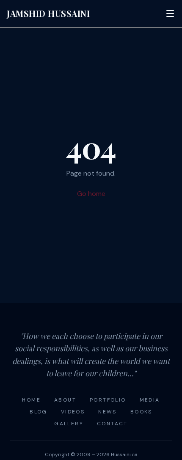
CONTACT (112, 423)
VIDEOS (73, 411)
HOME (31, 400)
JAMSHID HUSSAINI (48, 13)
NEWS (107, 411)
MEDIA (150, 400)
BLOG (38, 411)
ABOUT (65, 400)
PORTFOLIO (108, 400)
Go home (91, 193)
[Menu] (170, 13)
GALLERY (68, 423)
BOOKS (141, 411)
